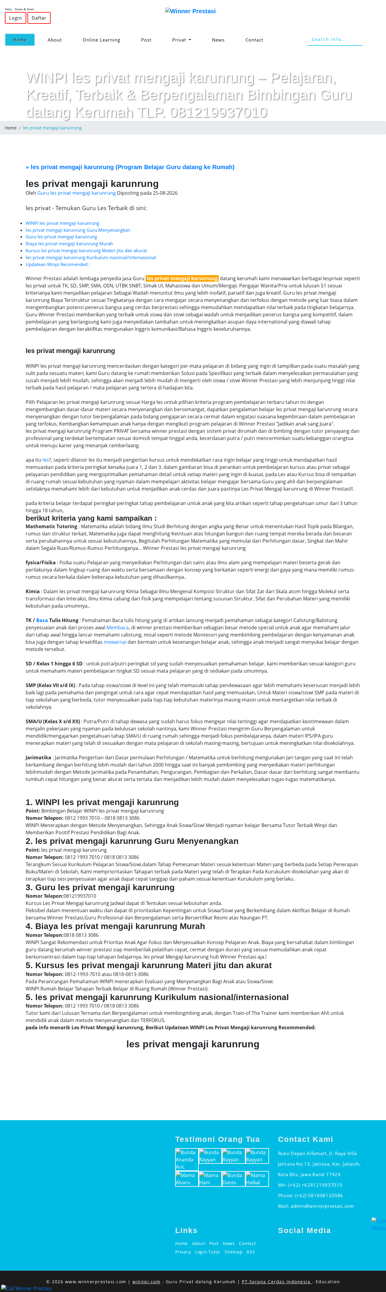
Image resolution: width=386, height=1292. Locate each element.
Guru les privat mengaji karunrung (61, 237)
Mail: (284, 1206)
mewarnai (115, 642)
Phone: (286, 1195)
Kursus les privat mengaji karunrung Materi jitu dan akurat (86, 250)
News (218, 40)
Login (15, 18)
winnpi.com (146, 1281)
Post (146, 40)
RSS (251, 1252)
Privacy (183, 1252)
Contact (254, 40)
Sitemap (234, 1252)
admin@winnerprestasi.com (322, 1206)
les (46, 460)
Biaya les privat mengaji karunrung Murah (69, 243)
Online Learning (101, 40)
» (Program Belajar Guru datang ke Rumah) (130, 167)
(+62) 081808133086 (319, 1195)
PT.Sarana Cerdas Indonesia (277, 1281)
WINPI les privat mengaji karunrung (62, 223)
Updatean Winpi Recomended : (58, 264)
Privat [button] (180, 40)
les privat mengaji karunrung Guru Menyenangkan (78, 230)
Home (24, 39)
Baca (42, 620)
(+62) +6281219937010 (315, 1185)
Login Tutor (207, 1252)
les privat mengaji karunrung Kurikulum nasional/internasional (91, 257)
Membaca (117, 627)
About (55, 40)
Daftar (39, 18)
